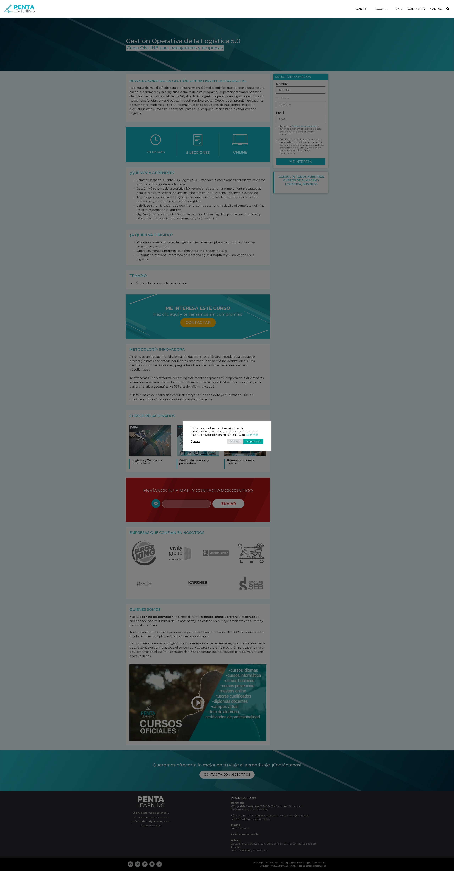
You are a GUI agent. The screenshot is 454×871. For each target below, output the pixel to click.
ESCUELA (381, 8)
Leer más (252, 434)
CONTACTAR (416, 8)
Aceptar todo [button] (253, 441)
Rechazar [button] (234, 441)
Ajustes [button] (195, 441)
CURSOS (361, 8)
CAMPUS (436, 8)
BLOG (399, 8)
